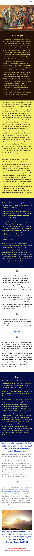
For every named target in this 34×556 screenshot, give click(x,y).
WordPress (12, 550)
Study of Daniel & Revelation (16, 548)
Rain (18, 331)
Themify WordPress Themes (23, 550)
